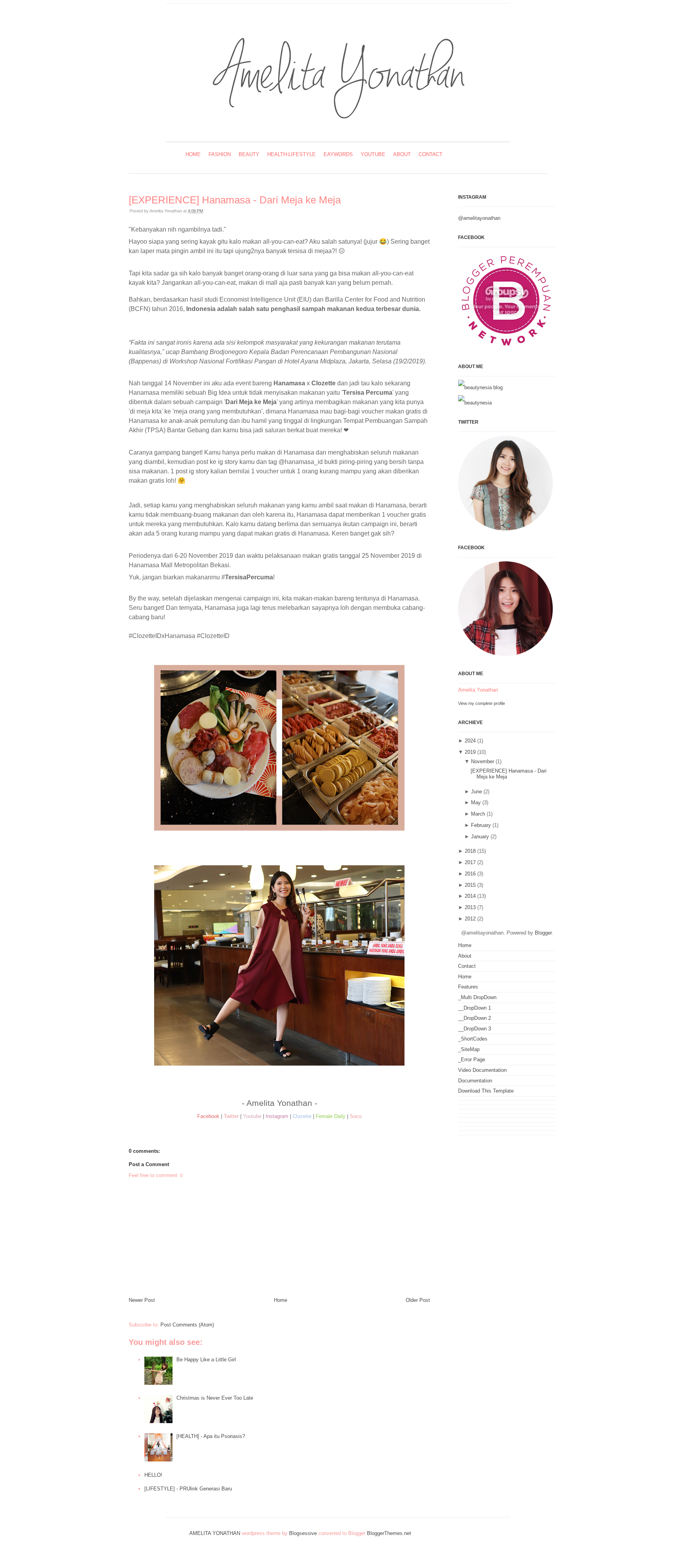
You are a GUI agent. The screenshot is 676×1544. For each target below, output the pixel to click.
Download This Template (486, 1091)
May (476, 802)
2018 (470, 851)
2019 (470, 752)
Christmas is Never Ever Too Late (214, 1398)
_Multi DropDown (477, 997)
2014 (470, 896)
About (402, 154)
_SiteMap (469, 1049)
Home (193, 154)
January (480, 836)
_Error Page (471, 1059)
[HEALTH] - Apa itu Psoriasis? (210, 1436)
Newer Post (142, 1300)
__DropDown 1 (474, 1008)
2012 (470, 919)
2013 (470, 907)
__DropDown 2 (474, 1018)
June (476, 791)
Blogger (543, 933)
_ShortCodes (472, 1039)
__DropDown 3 (474, 1029)
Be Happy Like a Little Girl (206, 1359)
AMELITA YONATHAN (214, 1533)
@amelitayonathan (479, 218)
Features (468, 987)
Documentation (475, 1081)
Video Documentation (482, 1070)
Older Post (418, 1300)
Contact (430, 154)
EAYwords (338, 154)
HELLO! (153, 1475)
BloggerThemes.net (389, 1533)
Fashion (220, 154)
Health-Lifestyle (291, 154)
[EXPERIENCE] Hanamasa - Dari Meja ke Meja (235, 200)
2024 (470, 741)
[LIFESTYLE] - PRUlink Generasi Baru (188, 1489)
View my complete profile (481, 703)
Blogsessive (303, 1533)
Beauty (249, 154)
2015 (470, 885)
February (481, 825)
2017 (470, 862)
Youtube (373, 154)
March (478, 814)
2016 (470, 874)
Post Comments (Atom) (187, 1325)
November (482, 761)
